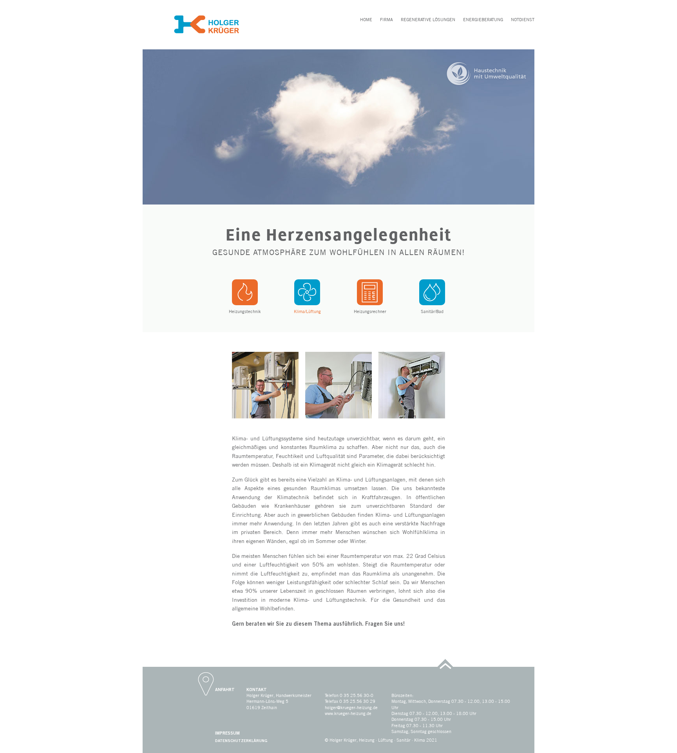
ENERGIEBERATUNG (483, 19)
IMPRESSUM (227, 732)
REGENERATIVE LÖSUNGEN (428, 19)
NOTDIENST (522, 19)
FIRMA (386, 19)
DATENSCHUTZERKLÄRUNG (241, 740)
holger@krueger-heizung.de (351, 707)
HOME (366, 19)
